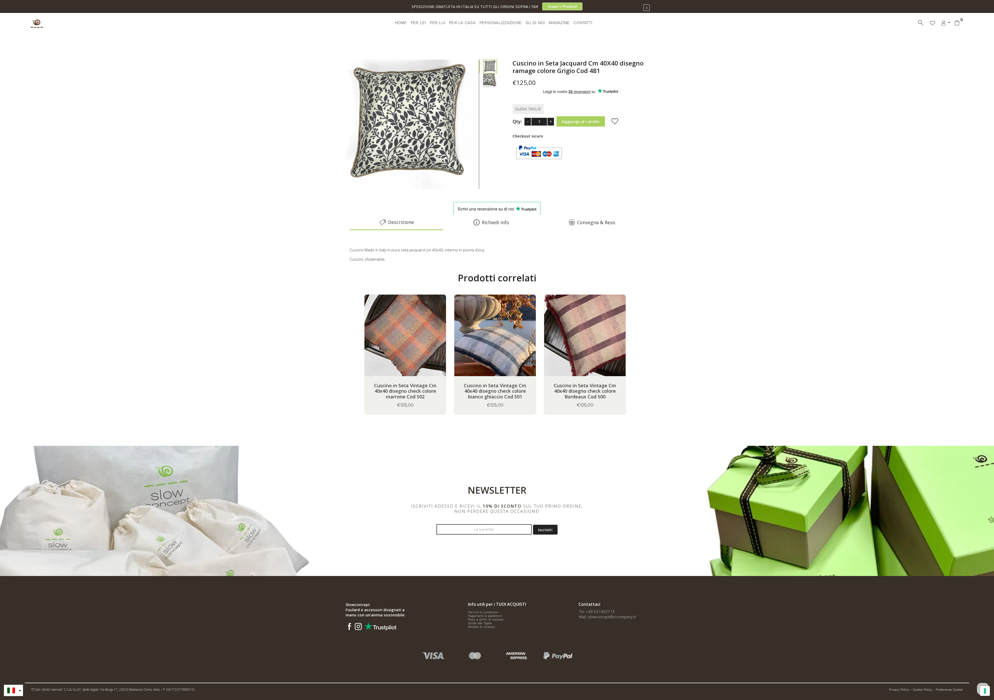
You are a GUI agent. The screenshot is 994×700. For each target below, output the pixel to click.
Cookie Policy (922, 689)
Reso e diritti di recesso (485, 619)
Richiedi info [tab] (495, 222)
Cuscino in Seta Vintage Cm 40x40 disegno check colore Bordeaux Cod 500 (585, 391)
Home (401, 22)
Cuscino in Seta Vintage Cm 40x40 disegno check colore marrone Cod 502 (405, 391)
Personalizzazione (500, 22)
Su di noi (535, 22)
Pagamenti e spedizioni (485, 616)
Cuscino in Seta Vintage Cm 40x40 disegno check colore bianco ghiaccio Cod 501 (495, 391)
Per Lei (418, 22)
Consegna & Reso (596, 222)
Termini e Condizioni (483, 612)
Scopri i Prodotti (562, 6)
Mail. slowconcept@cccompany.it (607, 616)
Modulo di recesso (481, 627)
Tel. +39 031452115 (597, 611)
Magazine (559, 22)
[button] (13, 690)
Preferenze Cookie (949, 689)
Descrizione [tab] (401, 222)
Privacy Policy (899, 689)
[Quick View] (418, 342)
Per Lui (437, 22)
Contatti (582, 22)
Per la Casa (462, 22)
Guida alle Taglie (480, 623)
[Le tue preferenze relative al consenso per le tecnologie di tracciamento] (985, 691)
